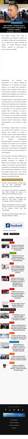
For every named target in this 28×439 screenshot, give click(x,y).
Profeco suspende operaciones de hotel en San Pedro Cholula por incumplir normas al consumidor (14, 199)
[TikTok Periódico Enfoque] (22, 410)
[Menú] (2, 2)
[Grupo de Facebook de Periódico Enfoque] (14, 224)
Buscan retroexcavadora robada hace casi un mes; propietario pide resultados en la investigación (14, 184)
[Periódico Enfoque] (11, 2)
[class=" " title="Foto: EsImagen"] (5, 278)
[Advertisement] (14, 65)
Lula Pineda (11, 31)
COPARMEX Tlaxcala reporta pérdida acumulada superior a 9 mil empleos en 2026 (18, 317)
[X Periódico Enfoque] (10, 410)
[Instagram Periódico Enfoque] (14, 409)
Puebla (6, 234)
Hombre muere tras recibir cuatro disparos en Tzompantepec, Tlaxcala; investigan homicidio (18, 295)
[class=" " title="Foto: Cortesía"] (5, 245)
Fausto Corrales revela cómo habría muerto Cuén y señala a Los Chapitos (18, 337)
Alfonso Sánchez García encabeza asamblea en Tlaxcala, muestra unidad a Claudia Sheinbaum (18, 327)
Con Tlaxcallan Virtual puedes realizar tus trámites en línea (18, 305)
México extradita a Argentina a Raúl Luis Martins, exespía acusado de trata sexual (18, 367)
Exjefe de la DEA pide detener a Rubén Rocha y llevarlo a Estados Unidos (18, 358)
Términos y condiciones (14, 425)
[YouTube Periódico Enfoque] (18, 409)
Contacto (14, 428)
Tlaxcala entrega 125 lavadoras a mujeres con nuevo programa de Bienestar (17, 247)
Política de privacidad (14, 422)
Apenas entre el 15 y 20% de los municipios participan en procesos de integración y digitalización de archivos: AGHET (18, 282)
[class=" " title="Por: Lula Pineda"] (4, 347)
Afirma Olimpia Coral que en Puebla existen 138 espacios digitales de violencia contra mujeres (17, 269)
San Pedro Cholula (14, 234)
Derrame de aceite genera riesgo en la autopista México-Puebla (14, 214)
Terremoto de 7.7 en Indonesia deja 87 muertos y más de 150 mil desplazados (17, 258)
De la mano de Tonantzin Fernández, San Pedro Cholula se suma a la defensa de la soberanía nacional (14, 192)
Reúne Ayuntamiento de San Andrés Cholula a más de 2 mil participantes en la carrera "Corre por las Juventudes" (14, 207)
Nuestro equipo (14, 420)
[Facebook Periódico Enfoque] (6, 409)
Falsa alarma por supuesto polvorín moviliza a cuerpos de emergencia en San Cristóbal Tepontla (18, 348)
